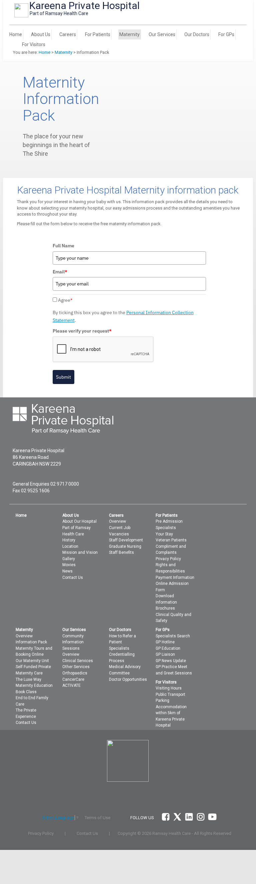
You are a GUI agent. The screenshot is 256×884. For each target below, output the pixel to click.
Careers (67, 34)
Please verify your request (82, 331)
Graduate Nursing (125, 546)
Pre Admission (169, 521)
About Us (40, 34)
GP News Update (171, 660)
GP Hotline (165, 642)
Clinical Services (77, 660)
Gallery (68, 558)
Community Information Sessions (73, 642)
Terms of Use (97, 817)
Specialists (166, 527)
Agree (65, 300)
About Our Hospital (79, 521)
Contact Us (72, 577)
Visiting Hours (169, 688)
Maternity (129, 34)
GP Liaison (165, 654)
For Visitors (33, 44)
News (67, 571)
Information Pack (31, 642)
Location (70, 546)
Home (15, 34)
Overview (117, 521)
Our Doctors (196, 34)
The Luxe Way (28, 679)
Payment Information (175, 577)
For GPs (226, 34)
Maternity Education (34, 685)
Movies (69, 564)
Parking (162, 700)
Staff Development (126, 540)
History (68, 540)
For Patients (97, 34)
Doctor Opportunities (128, 679)
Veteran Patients (171, 540)
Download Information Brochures (166, 602)
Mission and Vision (80, 552)
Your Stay (164, 534)
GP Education (168, 648)
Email (60, 272)
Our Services (162, 34)
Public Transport (170, 694)
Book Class (26, 691)
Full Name (63, 246)
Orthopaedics (74, 673)
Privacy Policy (168, 558)
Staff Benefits (121, 552)
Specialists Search (173, 636)
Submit (63, 377)
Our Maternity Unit (32, 660)
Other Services (76, 666)
